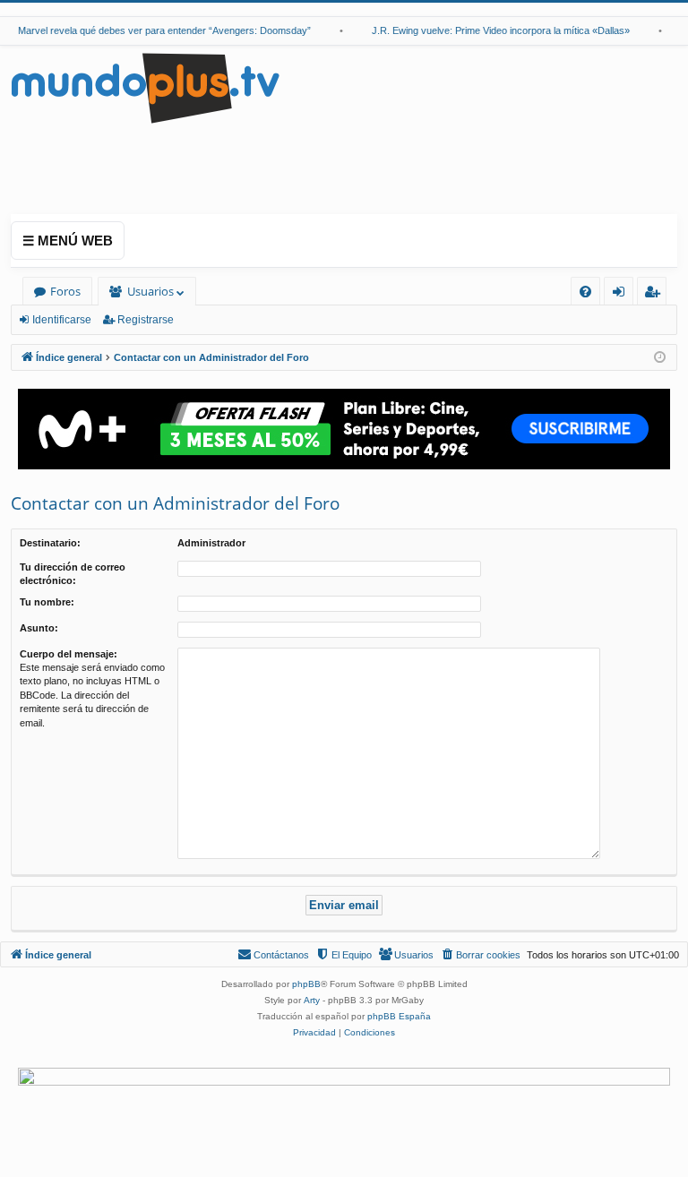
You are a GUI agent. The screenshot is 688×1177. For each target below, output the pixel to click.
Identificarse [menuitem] (622, 294)
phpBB (306, 984)
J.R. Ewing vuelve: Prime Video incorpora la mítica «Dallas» (495, 30)
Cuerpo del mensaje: (68, 654)
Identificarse (61, 320)
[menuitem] (585, 291)
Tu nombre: (47, 602)
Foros (65, 291)
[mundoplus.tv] (145, 87)
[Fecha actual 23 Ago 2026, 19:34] (660, 358)
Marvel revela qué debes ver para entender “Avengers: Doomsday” (158, 30)
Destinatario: (50, 542)
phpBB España (399, 1016)
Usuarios (150, 291)
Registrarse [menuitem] (656, 294)
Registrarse (145, 320)
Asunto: (39, 628)
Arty (312, 1000)
